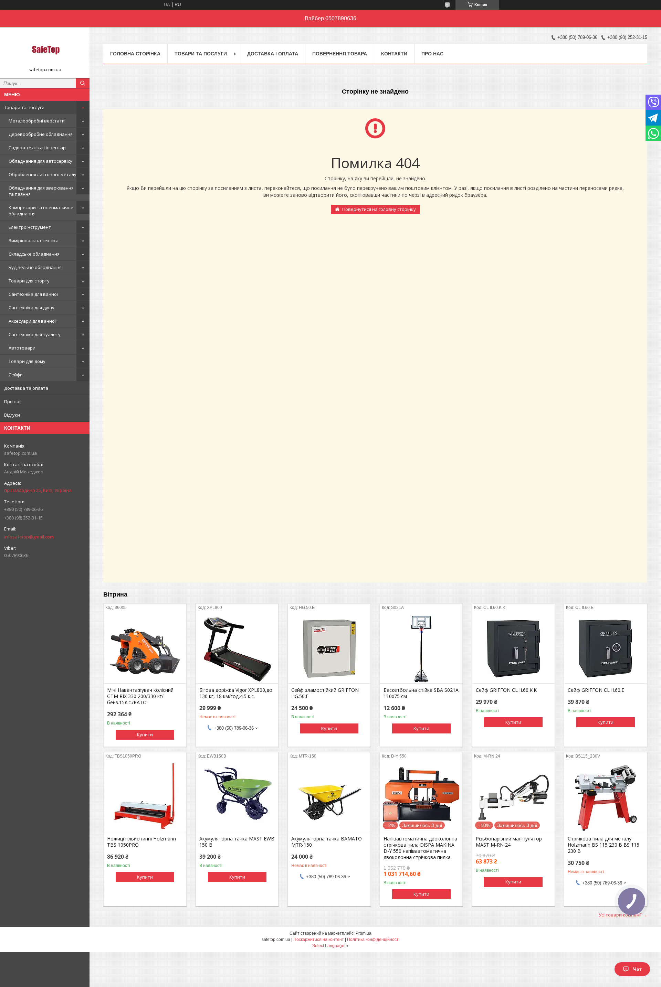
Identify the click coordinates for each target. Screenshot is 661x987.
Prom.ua (363, 933)
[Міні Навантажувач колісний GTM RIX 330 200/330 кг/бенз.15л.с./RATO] (145, 648)
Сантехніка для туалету (35, 334)
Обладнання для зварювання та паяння (41, 191)
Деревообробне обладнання (41, 134)
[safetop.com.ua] (44, 49)
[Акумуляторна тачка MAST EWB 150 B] (237, 797)
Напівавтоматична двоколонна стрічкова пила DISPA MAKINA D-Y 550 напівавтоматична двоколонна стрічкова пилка (420, 848)
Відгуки (12, 415)
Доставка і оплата (272, 53)
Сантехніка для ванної (33, 294)
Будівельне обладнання (35, 267)
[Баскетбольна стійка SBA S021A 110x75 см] (421, 648)
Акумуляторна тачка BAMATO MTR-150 (326, 842)
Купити (145, 734)
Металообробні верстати (37, 121)
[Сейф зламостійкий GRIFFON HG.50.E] (329, 648)
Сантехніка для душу (31, 307)
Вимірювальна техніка (34, 240)
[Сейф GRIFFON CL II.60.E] (605, 648)
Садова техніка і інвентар (37, 147)
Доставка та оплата (26, 388)
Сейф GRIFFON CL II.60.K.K (506, 690)
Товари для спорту (29, 281)
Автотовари (22, 348)
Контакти (394, 53)
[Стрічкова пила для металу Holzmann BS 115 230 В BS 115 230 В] (605, 797)
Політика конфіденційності (373, 939)
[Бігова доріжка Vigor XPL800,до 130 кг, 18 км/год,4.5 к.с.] (237, 648)
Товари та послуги (24, 107)
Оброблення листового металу (42, 174)
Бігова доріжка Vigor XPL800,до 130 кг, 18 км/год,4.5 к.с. (235, 693)
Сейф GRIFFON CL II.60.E (596, 690)
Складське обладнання (34, 254)
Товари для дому (27, 361)
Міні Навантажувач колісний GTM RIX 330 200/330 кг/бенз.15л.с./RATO (140, 696)
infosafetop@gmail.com (29, 537)
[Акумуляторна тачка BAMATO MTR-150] (329, 797)
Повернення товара (339, 53)
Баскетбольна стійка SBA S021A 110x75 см (421, 693)
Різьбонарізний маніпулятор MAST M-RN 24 (509, 842)
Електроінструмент (30, 227)
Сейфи (16, 375)
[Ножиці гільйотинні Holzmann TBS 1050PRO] (145, 797)
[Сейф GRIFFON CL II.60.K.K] (513, 648)
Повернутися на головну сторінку (379, 209)
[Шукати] (83, 83)
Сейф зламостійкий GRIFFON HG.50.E (325, 693)
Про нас (12, 401)
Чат (637, 969)
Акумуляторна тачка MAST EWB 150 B (236, 842)
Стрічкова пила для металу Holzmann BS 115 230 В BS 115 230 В (603, 845)
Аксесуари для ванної (32, 321)
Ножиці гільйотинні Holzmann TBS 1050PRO (141, 842)
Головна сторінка (135, 53)
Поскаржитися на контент (318, 939)
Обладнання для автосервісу (40, 161)
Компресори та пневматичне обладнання (41, 210)
